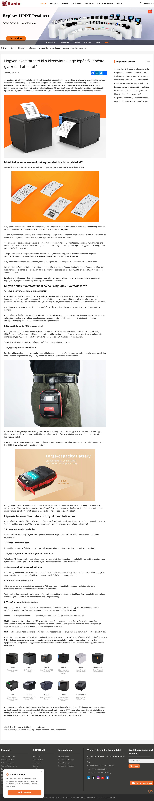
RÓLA (119, 3)
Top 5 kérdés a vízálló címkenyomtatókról (28, 727)
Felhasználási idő (95, 798)
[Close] (41, 771)
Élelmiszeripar (63, 757)
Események (64, 42)
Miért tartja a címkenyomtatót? (127, 94)
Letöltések (76, 3)
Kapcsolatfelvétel (105, 3)
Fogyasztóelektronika (9, 766)
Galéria (77, 42)
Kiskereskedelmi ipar (66, 760)
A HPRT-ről (50, 42)
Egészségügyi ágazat (66, 766)
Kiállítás (87, 42)
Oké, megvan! (24, 792)
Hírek (97, 42)
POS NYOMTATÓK (8, 757)
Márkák (64, 3)
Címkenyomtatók (7, 760)
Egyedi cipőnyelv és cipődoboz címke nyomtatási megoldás (40, 730)
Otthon (43, 3)
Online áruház (38, 760)
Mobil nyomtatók (7, 763)
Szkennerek (5, 769)
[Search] (140, 3)
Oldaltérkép (109, 798)
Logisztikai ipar (64, 763)
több (148, 62)
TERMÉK (54, 3)
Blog (106, 42)
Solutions (89, 3)
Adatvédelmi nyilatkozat (75, 798)
